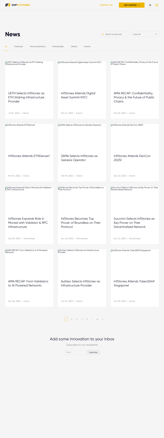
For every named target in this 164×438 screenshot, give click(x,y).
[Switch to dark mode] (150, 5)
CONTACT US (106, 5)
